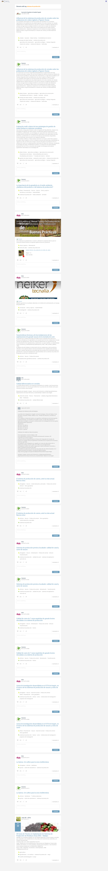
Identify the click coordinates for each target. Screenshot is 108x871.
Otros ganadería (29, 485)
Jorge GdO (23, 817)
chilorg (29, 817)
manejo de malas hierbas (26, 40)
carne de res (23, 559)
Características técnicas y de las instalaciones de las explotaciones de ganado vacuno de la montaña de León (35, 336)
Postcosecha (37, 396)
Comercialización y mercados (38, 484)
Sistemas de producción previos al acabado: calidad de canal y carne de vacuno (37, 548)
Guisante (27, 38)
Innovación (22, 307)
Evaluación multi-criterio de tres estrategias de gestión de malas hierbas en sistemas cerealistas (35, 127)
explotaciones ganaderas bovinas (28, 358)
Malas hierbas (33, 38)
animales (44, 194)
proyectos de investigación (26, 698)
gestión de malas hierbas (26, 158)
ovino (38, 696)
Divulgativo (22, 484)
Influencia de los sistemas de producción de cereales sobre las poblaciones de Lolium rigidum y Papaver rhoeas (37, 19)
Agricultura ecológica (33, 93)
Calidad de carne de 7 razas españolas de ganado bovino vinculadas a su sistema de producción (35, 619)
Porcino (33, 190)
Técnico (31, 396)
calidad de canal (37, 557)
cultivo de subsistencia (30, 767)
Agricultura (22, 852)
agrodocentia (23, 854)
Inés (22, 378)
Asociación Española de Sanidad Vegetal (31, 12)
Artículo (46, 95)
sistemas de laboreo (35, 44)
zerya (49, 854)
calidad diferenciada (38, 400)
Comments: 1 (55, 403)
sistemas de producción (39, 40)
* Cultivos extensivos (36, 796)
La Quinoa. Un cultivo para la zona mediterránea (32, 762)
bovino (34, 628)
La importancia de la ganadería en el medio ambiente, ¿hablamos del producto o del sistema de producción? (34, 186)
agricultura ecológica (40, 42)
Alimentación (32, 245)
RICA (22, 214)
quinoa (21, 767)
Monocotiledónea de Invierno (40, 154)
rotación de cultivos (24, 44)
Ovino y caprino (45, 190)
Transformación (23, 554)
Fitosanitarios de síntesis (26, 154)
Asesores (23, 63)
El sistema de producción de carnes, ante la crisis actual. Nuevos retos (35, 480)
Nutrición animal (24, 396)
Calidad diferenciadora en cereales (28, 384)
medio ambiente (37, 194)
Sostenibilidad (36, 192)
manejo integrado (50, 42)
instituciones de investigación (48, 696)
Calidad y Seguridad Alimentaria (49, 396)
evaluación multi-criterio (39, 158)
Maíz (21, 397)
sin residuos (30, 854)
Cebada (22, 38)
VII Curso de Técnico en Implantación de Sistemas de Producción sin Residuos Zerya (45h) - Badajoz (34, 835)
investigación (23, 310)
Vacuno (38, 190)
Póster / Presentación (25, 190)
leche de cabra (23, 247)
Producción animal (34, 356)
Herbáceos (26, 397)
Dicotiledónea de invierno (44, 38)
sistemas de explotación (48, 557)
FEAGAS (20, 239)
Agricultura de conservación (27, 42)
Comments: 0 (55, 47)
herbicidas (44, 44)
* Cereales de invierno (39, 156)
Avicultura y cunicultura (26, 192)
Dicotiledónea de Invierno (26, 95)
